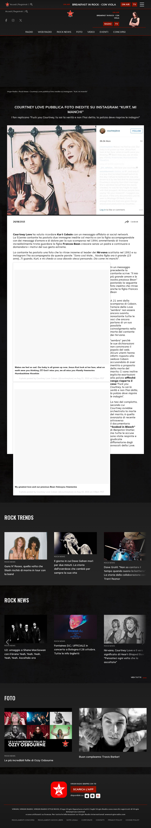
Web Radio (45, 31)
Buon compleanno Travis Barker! (99, 756)
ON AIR (125, 4)
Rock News (64, 31)
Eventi (104, 31)
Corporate (86, 820)
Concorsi (119, 31)
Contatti (100, 820)
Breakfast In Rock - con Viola (94, 4)
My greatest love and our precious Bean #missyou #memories (46, 487)
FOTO (79, 31)
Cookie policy (132, 820)
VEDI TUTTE (136, 677)
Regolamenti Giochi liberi (50, 820)
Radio (29, 31)
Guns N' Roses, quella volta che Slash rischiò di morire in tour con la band (25, 570)
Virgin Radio (12, 91)
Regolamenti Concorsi (23, 820)
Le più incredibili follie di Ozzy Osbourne (28, 760)
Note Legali (72, 820)
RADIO (107, 24)
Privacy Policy (115, 820)
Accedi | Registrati (18, 4)
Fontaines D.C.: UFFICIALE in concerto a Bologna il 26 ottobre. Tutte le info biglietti (75, 649)
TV (134, 4)
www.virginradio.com (115, 814)
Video (91, 31)
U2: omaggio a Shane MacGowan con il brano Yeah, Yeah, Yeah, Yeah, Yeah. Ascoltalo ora (25, 653)
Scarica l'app (83, 789)
